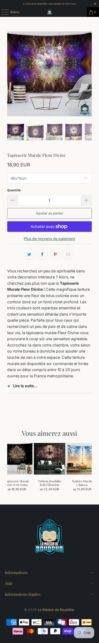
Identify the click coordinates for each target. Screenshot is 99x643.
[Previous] (11, 73)
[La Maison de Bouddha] (49, 12)
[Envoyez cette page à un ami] (68, 254)
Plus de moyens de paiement (49, 238)
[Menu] (2, 12)
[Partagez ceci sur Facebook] (42, 254)
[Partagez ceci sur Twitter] (29, 254)
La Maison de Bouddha (56, 610)
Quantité (14, 190)
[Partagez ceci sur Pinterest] (55, 254)
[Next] (88, 73)
